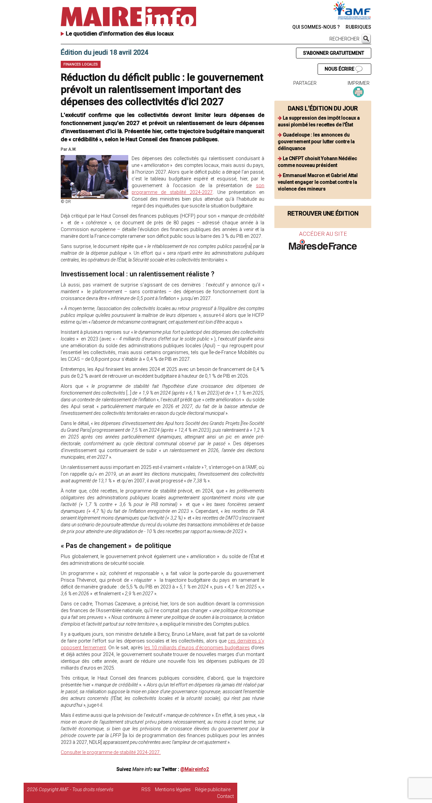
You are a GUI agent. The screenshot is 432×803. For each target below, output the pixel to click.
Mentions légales (173, 789)
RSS (146, 789)
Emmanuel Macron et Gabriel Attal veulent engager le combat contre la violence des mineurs (318, 182)
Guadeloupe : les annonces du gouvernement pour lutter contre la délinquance (316, 141)
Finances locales (80, 64)
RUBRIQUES (358, 27)
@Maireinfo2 (194, 769)
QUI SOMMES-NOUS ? (316, 27)
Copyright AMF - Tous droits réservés (76, 789)
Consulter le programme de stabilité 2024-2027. (111, 752)
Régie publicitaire (213, 789)
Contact (225, 796)
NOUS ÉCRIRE (340, 69)
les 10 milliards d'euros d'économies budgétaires (197, 647)
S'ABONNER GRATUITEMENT (333, 53)
